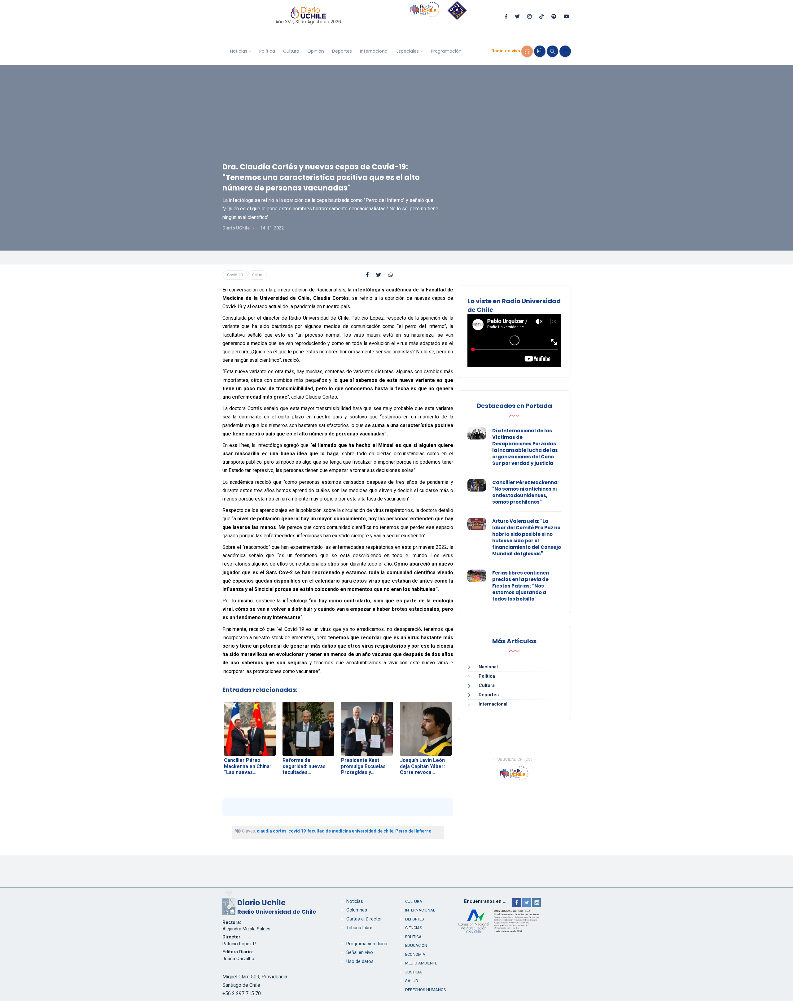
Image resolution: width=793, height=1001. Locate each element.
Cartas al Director (364, 919)
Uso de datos (360, 961)
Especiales (407, 51)
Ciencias (413, 927)
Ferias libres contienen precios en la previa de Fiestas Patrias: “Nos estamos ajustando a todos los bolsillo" (520, 586)
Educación (416, 945)
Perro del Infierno (413, 830)
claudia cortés (272, 830)
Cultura (291, 51)
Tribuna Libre (359, 927)
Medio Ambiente (421, 963)
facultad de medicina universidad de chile (350, 830)
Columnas (356, 910)
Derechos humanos (425, 989)
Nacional (488, 667)
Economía (415, 954)
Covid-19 (235, 275)
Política (267, 51)
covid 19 (297, 830)
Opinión (315, 51)
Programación (446, 51)
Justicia (413, 972)
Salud (257, 275)
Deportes (342, 51)
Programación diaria (366, 943)
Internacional (374, 51)
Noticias (238, 51)
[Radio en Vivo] (527, 51)
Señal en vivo (359, 952)
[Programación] (539, 51)
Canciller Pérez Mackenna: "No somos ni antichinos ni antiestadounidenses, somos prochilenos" (525, 492)
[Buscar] (552, 51)
